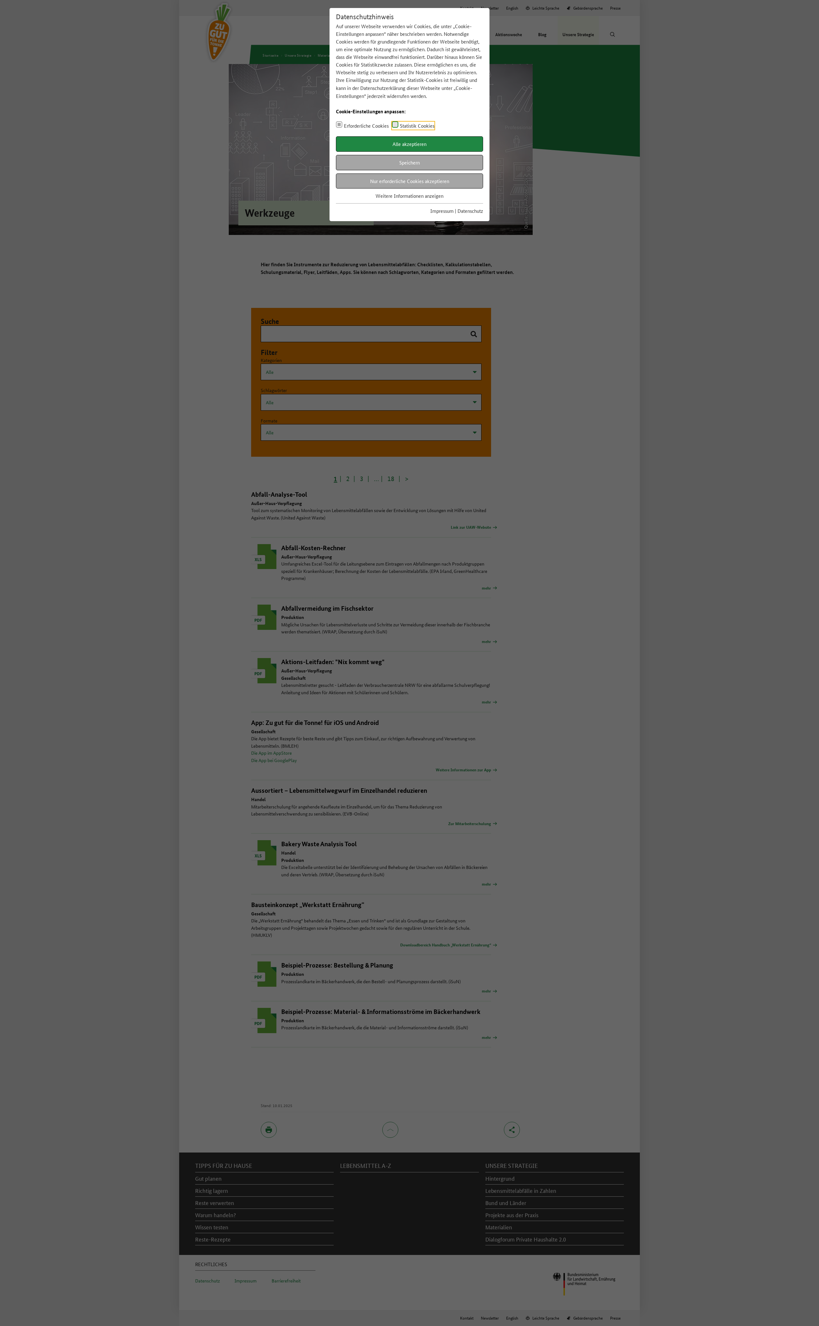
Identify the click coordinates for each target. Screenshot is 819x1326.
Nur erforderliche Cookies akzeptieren (409, 181)
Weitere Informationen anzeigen (409, 195)
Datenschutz (470, 210)
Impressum (442, 210)
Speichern (409, 162)
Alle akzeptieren (409, 144)
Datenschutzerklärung (382, 87)
